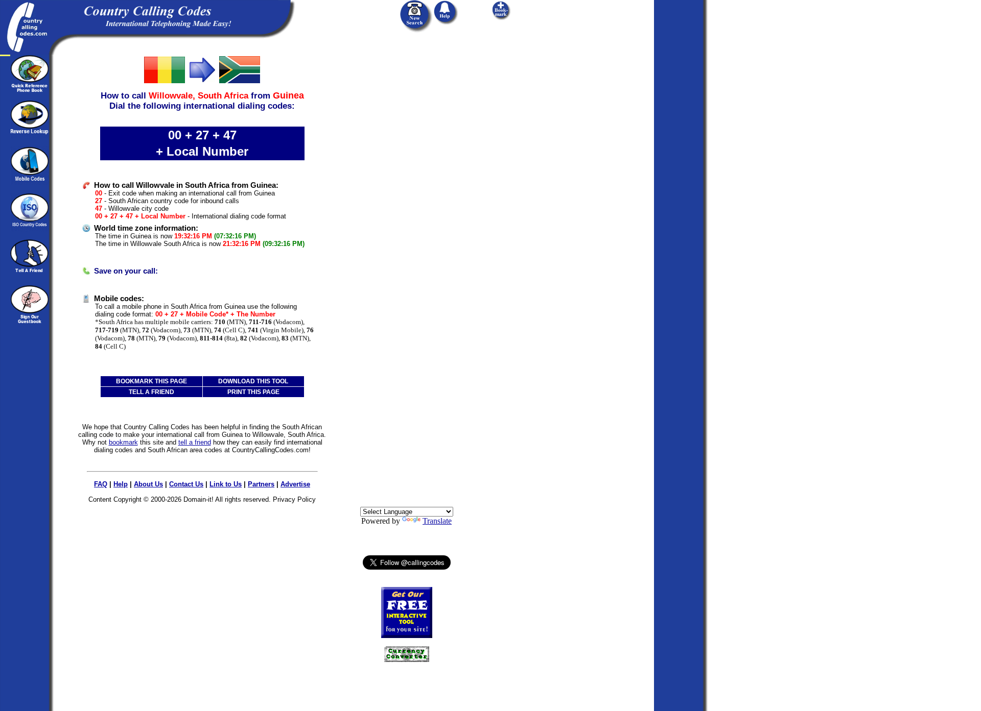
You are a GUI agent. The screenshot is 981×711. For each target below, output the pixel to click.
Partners (261, 484)
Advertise (295, 484)
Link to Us (225, 484)
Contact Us (186, 484)
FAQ (100, 484)
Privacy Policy (294, 499)
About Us (148, 484)
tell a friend (194, 442)
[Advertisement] (406, 208)
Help (120, 484)
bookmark (123, 442)
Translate (437, 521)
